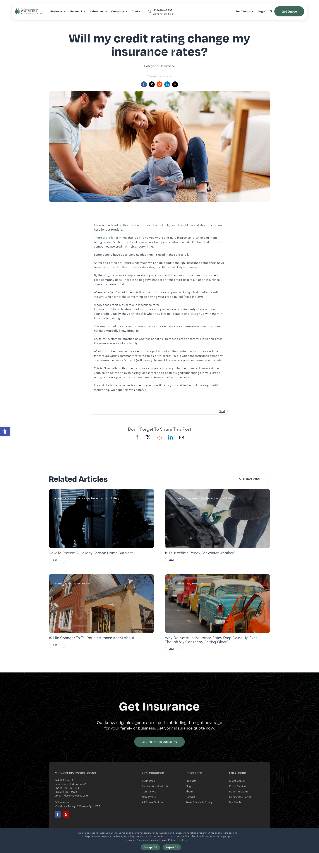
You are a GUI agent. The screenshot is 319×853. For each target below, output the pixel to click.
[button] (5, 431)
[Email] (175, 84)
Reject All (172, 847)
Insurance (168, 66)
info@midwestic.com (75, 795)
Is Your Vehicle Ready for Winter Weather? (200, 552)
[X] (148, 440)
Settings (183, 840)
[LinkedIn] (171, 440)
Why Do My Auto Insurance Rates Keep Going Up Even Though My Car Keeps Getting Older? (211, 639)
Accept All (150, 847)
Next (222, 411)
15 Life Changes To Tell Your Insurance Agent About (91, 637)
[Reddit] (159, 440)
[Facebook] (137, 440)
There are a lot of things (110, 237)
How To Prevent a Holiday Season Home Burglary (91, 552)
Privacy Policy (167, 840)
